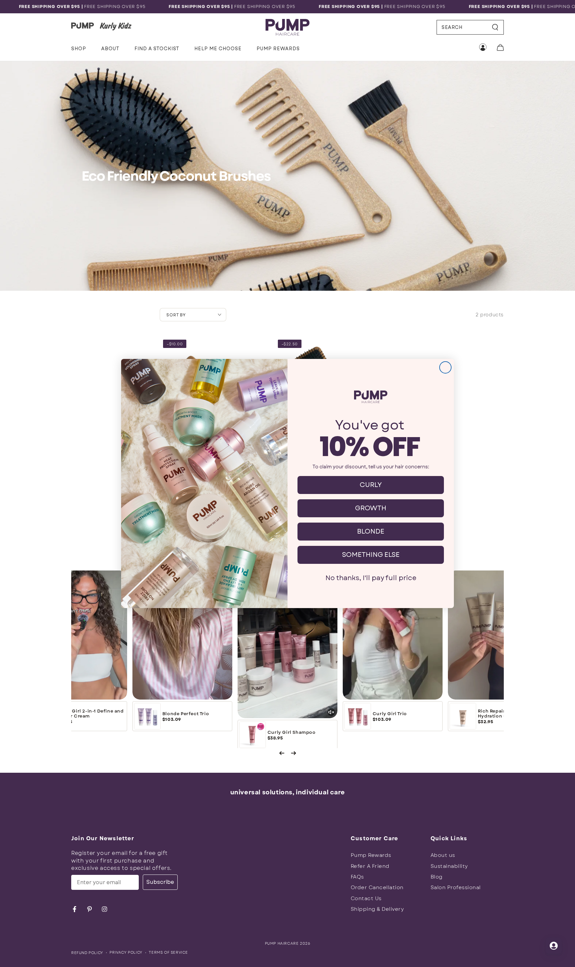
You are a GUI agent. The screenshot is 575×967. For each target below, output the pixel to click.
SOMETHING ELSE (371, 555)
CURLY (371, 485)
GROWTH (370, 508)
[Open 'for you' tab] (554, 946)
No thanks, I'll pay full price (370, 578)
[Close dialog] (445, 367)
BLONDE (370, 531)
